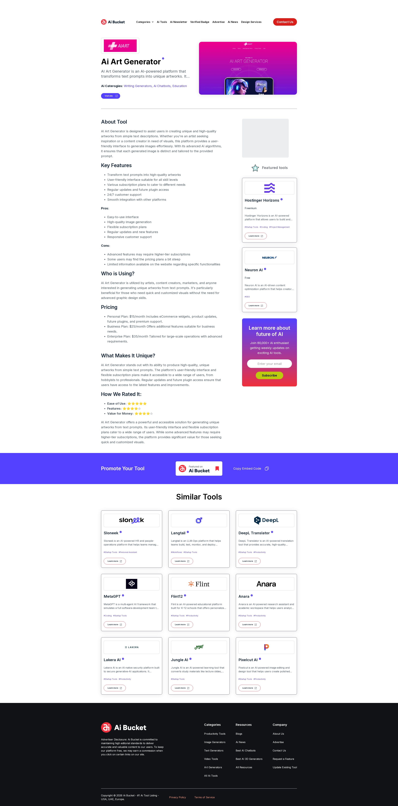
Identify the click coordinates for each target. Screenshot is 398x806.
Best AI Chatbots (246, 750)
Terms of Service (204, 797)
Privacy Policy (177, 797)
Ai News (233, 21)
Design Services (251, 21)
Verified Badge (199, 21)
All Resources (244, 767)
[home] (113, 22)
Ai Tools (162, 21)
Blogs (239, 733)
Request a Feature (283, 758)
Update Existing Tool (285, 767)
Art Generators (213, 767)
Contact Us (285, 22)
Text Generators (213, 750)
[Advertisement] (199, 7)
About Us (278, 733)
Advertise (218, 21)
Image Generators (214, 742)
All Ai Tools (211, 775)
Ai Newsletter (178, 21)
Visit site (109, 96)
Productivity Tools (214, 733)
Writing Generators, (138, 86)
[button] (145, 22)
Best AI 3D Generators (249, 758)
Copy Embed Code (247, 468)
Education (179, 86)
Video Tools (211, 758)
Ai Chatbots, (162, 86)
